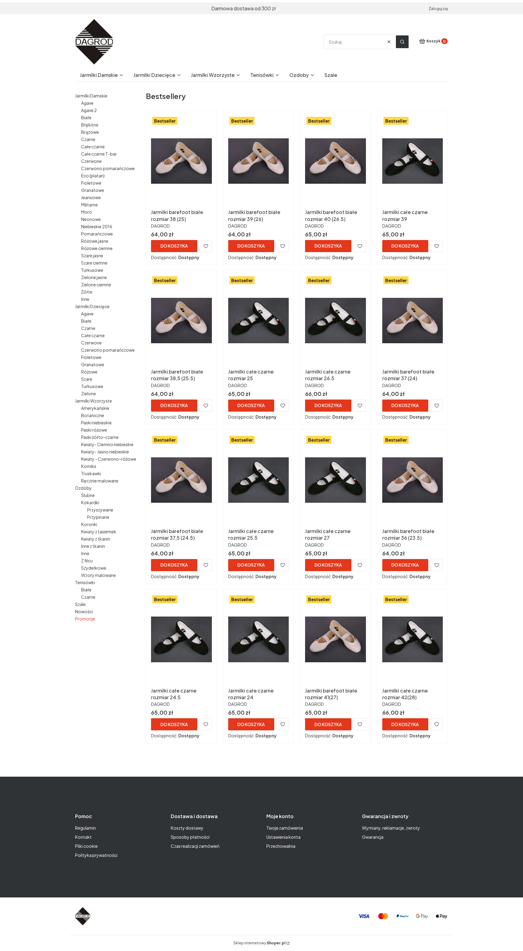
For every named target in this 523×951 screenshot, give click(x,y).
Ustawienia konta (283, 837)
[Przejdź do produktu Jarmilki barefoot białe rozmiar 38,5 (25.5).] (181, 320)
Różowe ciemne (97, 248)
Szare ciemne (94, 262)
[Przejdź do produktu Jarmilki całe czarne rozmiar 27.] (335, 480)
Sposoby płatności (190, 837)
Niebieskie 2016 (96, 226)
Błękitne (89, 124)
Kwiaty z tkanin (95, 538)
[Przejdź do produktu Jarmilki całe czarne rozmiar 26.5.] (335, 320)
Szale (80, 604)
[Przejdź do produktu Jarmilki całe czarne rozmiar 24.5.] (181, 639)
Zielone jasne (94, 277)
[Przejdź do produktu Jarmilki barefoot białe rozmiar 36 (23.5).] (412, 480)
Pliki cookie (86, 846)
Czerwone (91, 161)
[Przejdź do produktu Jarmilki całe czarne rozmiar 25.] (258, 320)
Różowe (89, 371)
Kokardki (90, 502)
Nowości (84, 611)
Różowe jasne (94, 241)
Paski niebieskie (96, 422)
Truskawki (91, 473)
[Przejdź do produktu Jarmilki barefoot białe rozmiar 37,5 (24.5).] (181, 480)
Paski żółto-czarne (100, 437)
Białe (86, 117)
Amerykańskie (95, 408)
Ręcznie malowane (99, 480)
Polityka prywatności (96, 855)
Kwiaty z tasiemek (98, 531)
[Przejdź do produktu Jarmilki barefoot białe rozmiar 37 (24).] (412, 320)
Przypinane (98, 517)
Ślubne (88, 495)
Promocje (85, 618)
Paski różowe (94, 430)
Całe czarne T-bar (99, 153)
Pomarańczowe (97, 233)
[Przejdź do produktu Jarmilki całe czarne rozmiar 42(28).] (412, 639)
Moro (86, 212)
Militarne (89, 204)
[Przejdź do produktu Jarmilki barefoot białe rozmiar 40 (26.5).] (335, 161)
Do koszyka (174, 245)
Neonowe (91, 219)
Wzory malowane (98, 575)
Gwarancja (372, 837)
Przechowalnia (280, 846)
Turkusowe (92, 270)
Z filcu (87, 560)
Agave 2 (89, 110)
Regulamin (85, 828)
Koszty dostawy (187, 828)
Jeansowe (91, 197)
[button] (402, 41)
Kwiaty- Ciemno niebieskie (107, 444)
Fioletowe (91, 183)
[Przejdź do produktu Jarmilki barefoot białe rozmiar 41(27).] (335, 639)
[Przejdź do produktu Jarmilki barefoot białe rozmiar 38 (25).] (181, 161)
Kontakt (83, 837)
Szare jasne (92, 255)
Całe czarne (93, 146)
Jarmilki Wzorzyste (93, 400)
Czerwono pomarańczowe (108, 168)
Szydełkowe (93, 568)
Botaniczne (92, 415)
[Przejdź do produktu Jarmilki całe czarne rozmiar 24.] (258, 639)
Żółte (86, 292)
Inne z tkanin (93, 546)
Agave (87, 103)
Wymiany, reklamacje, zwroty (391, 828)
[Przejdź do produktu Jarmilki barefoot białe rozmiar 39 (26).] (258, 161)
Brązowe (90, 132)
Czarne (88, 139)
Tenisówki (85, 582)
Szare (86, 379)
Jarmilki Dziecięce (92, 306)
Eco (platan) (93, 175)
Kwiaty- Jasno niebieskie (105, 451)
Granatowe (92, 190)
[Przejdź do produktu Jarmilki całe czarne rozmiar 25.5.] (258, 480)
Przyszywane (100, 509)
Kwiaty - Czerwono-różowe (108, 459)
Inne (85, 299)
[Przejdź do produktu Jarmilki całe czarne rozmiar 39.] (412, 161)
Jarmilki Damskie (91, 95)
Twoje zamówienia (284, 828)
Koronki (89, 524)
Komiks (88, 466)
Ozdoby (83, 488)
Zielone (88, 393)
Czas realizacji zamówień (195, 846)
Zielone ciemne (96, 284)
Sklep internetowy (259, 943)
